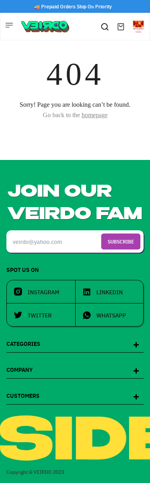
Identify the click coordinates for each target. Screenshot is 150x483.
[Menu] (10, 26)
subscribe (121, 241)
